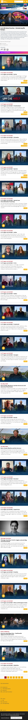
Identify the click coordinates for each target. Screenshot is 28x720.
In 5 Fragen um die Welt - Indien (9, 232)
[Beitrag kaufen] (7, 49)
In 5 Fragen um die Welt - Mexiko (9, 417)
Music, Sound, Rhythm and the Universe (11, 448)
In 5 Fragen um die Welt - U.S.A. (9, 263)
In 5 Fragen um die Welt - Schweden (10, 137)
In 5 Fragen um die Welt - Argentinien (10, 509)
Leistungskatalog (5, 703)
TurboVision (9, 691)
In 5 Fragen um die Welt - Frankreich (10, 324)
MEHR (25, 80)
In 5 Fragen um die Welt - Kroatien (9, 572)
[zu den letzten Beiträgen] (22, 677)
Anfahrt (3, 698)
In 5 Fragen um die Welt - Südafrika (10, 665)
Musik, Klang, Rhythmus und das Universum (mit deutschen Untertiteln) (13, 386)
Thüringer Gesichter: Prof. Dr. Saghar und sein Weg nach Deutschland (14, 540)
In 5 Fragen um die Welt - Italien (9, 293)
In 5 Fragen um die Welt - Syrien (9, 74)
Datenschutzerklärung (14, 715)
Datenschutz (4, 701)
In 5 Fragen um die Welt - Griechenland (11, 106)
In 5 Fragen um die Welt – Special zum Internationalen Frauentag (10, 201)
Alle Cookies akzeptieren (16, 717)
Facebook (4, 710)
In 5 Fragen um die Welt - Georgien (9, 355)
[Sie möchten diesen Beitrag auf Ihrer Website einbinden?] (4, 49)
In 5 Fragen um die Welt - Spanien (9, 169)
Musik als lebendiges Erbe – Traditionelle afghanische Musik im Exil (11, 634)
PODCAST (23, 82)
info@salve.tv (4, 687)
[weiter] (19, 677)
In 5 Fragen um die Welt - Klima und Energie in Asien (14, 602)
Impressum (4, 690)
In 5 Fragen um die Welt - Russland (9, 479)
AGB (3, 700)
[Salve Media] (14, 6)
